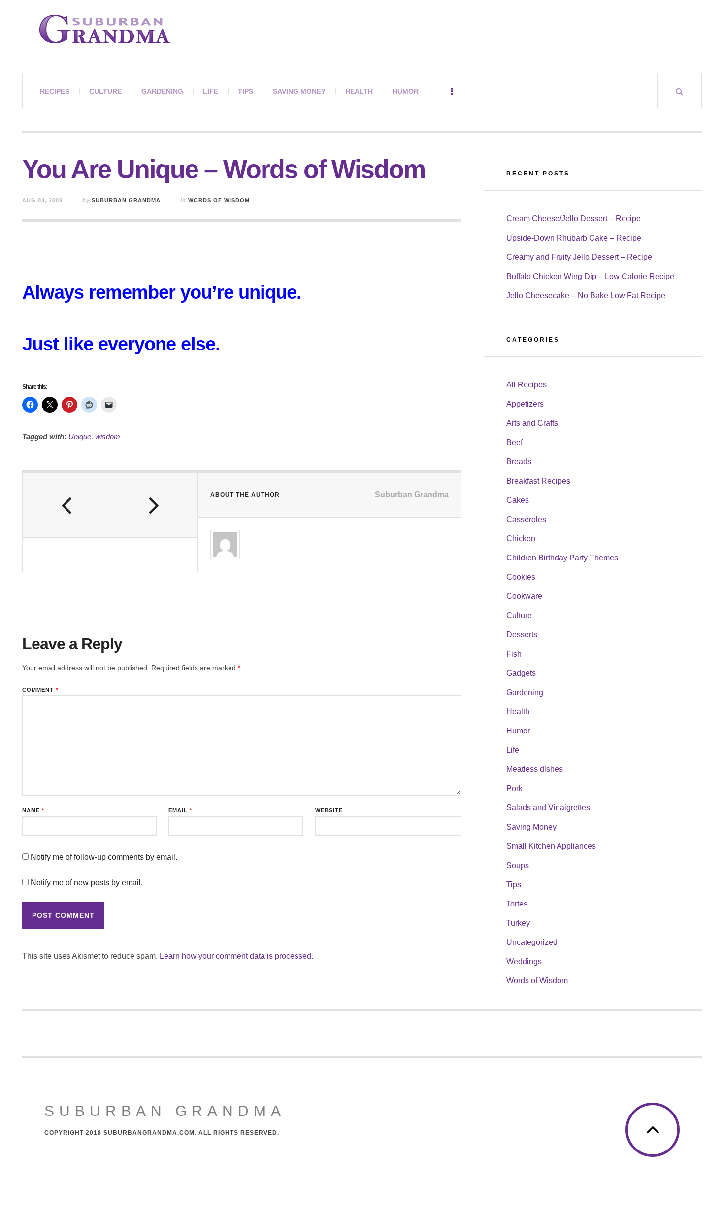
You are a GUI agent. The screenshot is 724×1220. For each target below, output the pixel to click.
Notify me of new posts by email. (87, 882)
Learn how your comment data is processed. (236, 956)
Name (33, 810)
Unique (79, 436)
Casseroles (526, 519)
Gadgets (521, 673)
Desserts (521, 634)
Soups (517, 865)
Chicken (520, 538)
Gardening (162, 91)
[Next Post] (154, 505)
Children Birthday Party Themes (562, 558)
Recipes (54, 91)
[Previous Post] (66, 505)
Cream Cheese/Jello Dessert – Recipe (573, 218)
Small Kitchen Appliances (551, 846)
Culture (105, 91)
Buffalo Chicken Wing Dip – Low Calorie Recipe (590, 276)
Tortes (516, 904)
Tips (245, 91)
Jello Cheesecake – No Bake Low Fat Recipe (585, 295)
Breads (518, 461)
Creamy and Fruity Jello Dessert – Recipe (579, 257)
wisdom (107, 436)
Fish (514, 654)
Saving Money (299, 91)
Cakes (517, 500)
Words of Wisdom (219, 200)
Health (359, 91)
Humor (406, 91)
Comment (40, 690)
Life (210, 91)
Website (329, 810)
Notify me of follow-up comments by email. (104, 857)
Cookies (520, 577)
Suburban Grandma (126, 200)
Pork (514, 788)
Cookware (524, 596)
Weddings (524, 961)
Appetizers (525, 404)
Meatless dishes (534, 769)
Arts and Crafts (532, 423)
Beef (514, 442)
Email (180, 810)
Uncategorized (532, 942)
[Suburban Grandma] (104, 29)
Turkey (518, 923)
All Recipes (526, 385)
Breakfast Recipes (538, 481)
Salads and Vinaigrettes (548, 807)
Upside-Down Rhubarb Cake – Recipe (573, 238)
